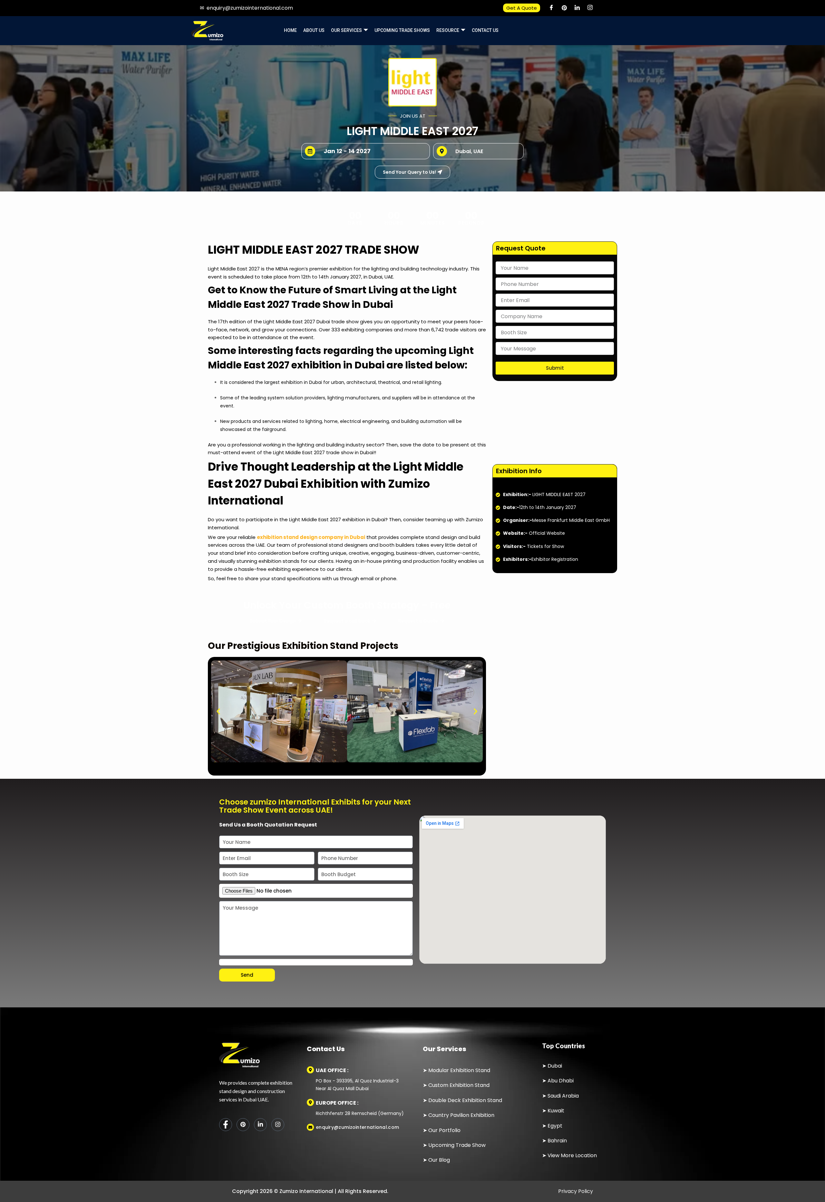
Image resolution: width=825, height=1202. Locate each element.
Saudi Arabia (563, 1095)
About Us (314, 30)
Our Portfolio (444, 1130)
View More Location (572, 1155)
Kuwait (556, 1110)
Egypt (555, 1125)
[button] (218, 711)
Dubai (555, 1066)
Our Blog (439, 1160)
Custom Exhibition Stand (459, 1085)
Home (290, 30)
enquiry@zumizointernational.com (250, 8)
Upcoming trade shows (402, 30)
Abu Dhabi (561, 1080)
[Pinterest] (564, 8)
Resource (447, 30)
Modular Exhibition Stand (459, 1070)
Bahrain (557, 1140)
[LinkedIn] (577, 8)
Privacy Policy (575, 1191)
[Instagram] (590, 8)
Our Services (346, 30)
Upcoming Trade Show (457, 1145)
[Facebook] (551, 8)
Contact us (485, 30)
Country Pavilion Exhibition (461, 1115)
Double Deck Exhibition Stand (464, 1100)
